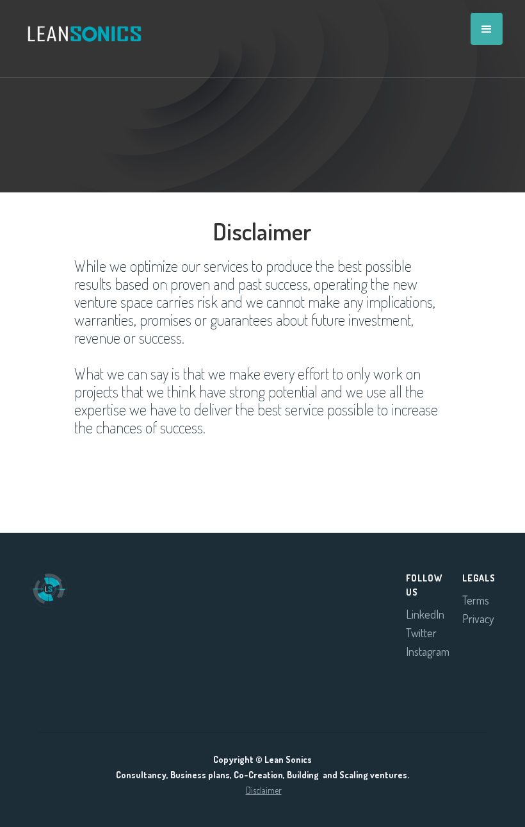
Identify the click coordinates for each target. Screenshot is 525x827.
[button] (487, 29)
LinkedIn (425, 614)
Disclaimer (264, 790)
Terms (475, 600)
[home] (78, 24)
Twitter (421, 633)
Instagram (427, 651)
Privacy (478, 619)
